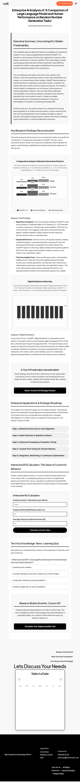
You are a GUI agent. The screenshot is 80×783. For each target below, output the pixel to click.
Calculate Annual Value (40, 530)
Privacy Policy (58, 774)
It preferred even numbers (22, 567)
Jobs (41, 757)
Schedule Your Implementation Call (40, 626)
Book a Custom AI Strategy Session (40, 390)
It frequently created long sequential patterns (29, 580)
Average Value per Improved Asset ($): (29, 519)
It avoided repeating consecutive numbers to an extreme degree (36, 574)
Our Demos (44, 752)
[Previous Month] (19, 679)
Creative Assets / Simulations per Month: (30, 500)
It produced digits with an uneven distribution (29, 587)
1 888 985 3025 (63, 755)
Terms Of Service (68, 770)
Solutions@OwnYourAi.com (68, 757)
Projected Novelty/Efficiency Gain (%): (29, 510)
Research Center (46, 755)
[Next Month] (61, 679)
